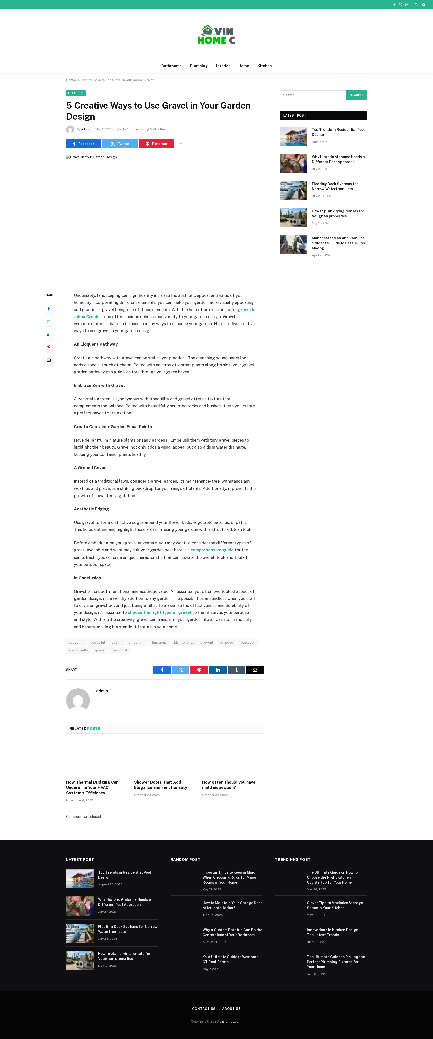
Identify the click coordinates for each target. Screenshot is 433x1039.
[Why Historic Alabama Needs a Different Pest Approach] (293, 163)
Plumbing (199, 66)
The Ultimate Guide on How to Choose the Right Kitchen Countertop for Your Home (332, 877)
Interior (223, 66)
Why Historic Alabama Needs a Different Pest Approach (338, 159)
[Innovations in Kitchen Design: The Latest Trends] (288, 936)
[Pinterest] (49, 347)
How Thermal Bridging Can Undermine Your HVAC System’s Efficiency (92, 788)
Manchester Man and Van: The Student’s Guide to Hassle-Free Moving (339, 243)
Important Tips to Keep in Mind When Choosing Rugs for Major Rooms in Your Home (229, 877)
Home (243, 66)
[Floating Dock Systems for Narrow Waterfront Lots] (293, 190)
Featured (76, 93)
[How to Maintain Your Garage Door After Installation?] (184, 909)
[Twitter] (49, 321)
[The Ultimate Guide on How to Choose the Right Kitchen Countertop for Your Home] (288, 878)
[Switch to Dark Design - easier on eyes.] (416, 4)
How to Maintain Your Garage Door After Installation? (232, 905)
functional (160, 642)
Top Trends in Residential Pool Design (338, 132)
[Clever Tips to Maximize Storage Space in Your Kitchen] (288, 909)
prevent (207, 642)
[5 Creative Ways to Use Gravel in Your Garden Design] (165, 219)
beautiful (98, 642)
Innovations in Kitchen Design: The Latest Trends (333, 932)
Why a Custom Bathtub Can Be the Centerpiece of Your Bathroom (232, 932)
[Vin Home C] (216, 34)
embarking (137, 642)
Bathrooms (171, 66)
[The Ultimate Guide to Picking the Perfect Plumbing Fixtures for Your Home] (288, 963)
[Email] (49, 360)
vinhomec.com (230, 1021)
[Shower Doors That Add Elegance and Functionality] (164, 758)
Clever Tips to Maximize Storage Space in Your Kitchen (335, 905)
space (99, 650)
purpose (226, 642)
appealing (77, 642)
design (117, 642)
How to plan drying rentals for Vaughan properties (338, 213)
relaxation (248, 642)
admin (85, 129)
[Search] (423, 4)
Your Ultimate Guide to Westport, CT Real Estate (231, 959)
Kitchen (265, 66)
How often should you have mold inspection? (228, 785)
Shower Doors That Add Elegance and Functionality (160, 785)
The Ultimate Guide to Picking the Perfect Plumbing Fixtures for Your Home (336, 962)
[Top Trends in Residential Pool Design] (293, 136)
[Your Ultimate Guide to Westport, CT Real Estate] (184, 963)
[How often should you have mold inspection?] (233, 758)
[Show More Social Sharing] (180, 143)
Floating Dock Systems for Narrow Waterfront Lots (335, 186)
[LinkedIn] (49, 334)
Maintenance (184, 642)
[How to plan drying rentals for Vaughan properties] (293, 217)
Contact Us (204, 1009)
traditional (119, 650)
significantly (78, 650)
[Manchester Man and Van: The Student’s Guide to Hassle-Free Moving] (293, 244)
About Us (231, 1009)
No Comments (132, 129)
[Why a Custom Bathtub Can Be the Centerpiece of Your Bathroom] (184, 936)
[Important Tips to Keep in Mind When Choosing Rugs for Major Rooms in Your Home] (184, 878)
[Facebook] (49, 309)
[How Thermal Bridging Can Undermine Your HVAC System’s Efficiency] (97, 758)
